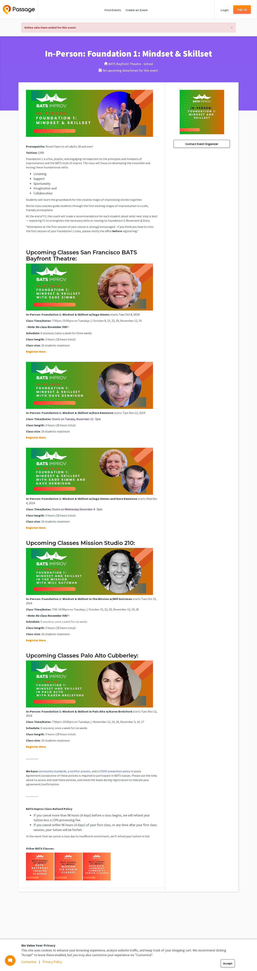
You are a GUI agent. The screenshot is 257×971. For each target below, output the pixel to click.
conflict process (80, 771)
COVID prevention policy (114, 771)
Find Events (113, 10)
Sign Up (242, 9)
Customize (28, 962)
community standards (52, 771)
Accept (227, 963)
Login (225, 10)
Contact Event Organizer (201, 144)
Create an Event (136, 10)
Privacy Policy (52, 962)
